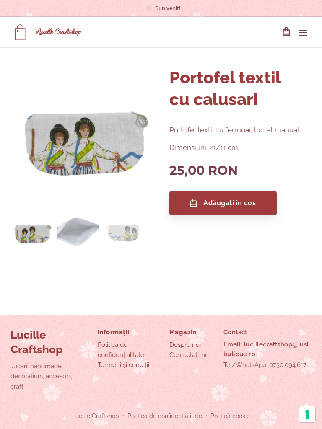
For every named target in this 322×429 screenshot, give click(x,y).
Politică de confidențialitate (164, 416)
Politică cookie (230, 416)
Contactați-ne (189, 355)
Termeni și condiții (123, 365)
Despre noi (185, 345)
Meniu (303, 32)
